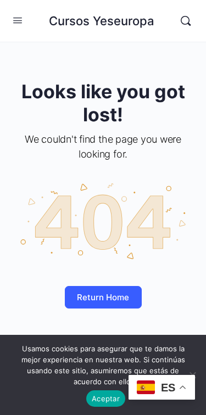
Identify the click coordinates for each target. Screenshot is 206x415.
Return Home (103, 297)
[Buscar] (185, 21)
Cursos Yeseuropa (101, 21)
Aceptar (106, 398)
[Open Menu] (17, 20)
